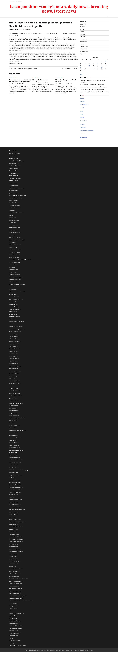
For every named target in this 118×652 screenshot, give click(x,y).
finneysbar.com (13, 413)
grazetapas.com (13, 428)
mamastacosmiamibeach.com (17, 418)
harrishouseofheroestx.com (16, 299)
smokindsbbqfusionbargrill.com (17, 509)
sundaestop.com (13, 183)
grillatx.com (12, 378)
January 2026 (83, 41)
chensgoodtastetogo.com (15, 519)
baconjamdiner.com (14, 534)
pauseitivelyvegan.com (14, 640)
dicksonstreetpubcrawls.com (16, 326)
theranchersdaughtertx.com (16, 536)
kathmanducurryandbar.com (16, 460)
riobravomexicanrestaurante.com (17, 195)
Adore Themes (88, 650)
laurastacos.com (13, 455)
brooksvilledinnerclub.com (15, 297)
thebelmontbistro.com (14, 339)
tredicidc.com (12, 242)
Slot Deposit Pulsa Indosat (87, 130)
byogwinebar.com (13, 353)
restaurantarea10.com (14, 227)
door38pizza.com (13, 618)
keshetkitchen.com (13, 630)
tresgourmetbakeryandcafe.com (17, 437)
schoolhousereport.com (15, 282)
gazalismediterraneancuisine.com (17, 645)
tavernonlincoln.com (14, 564)
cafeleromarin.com (13, 405)
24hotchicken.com (13, 158)
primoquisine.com (13, 269)
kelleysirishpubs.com (14, 554)
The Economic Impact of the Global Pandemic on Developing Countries (20, 80)
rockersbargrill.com (13, 408)
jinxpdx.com (12, 210)
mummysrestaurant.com (15, 492)
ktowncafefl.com (13, 398)
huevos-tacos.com (13, 368)
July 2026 (82, 26)
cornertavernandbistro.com (16, 541)
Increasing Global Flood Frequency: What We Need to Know (94, 91)
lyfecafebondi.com (13, 301)
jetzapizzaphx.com (13, 616)
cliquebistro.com (13, 294)
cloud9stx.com (12, 423)
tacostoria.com (13, 314)
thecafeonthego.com (14, 348)
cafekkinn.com (12, 611)
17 (80, 67)
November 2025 (84, 46)
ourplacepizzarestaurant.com (16, 613)
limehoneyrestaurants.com (15, 588)
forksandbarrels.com (14, 336)
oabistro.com (12, 386)
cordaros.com (12, 222)
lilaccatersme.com (13, 190)
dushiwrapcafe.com (14, 346)
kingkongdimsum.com (14, 467)
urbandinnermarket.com (15, 371)
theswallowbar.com (14, 442)
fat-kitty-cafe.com (13, 606)
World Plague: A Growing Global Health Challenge (92, 84)
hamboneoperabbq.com (15, 633)
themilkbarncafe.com (14, 410)
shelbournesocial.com (14, 200)
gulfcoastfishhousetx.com (15, 499)
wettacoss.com (13, 311)
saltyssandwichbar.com (15, 383)
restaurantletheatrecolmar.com (17, 240)
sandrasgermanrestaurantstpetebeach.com (20, 259)
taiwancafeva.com (13, 180)
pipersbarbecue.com (14, 351)
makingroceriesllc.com (14, 262)
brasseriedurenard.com (14, 232)
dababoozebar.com (14, 559)
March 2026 (83, 36)
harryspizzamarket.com (14, 620)
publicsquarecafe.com (14, 457)
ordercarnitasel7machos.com (16, 213)
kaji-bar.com (12, 477)
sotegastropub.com (14, 435)
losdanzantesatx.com (14, 316)
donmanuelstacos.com (15, 462)
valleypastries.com (13, 230)
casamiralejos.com (13, 264)
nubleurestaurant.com (14, 571)
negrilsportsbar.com (14, 344)
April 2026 (82, 34)
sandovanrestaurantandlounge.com (18, 596)
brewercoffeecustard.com (15, 198)
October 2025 (83, 49)
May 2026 (82, 31)
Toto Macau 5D (84, 104)
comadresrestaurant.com (15, 583)
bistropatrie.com (13, 289)
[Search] (107, 16)
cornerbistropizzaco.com (15, 341)
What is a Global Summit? (40, 80)
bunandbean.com (13, 225)
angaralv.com (12, 217)
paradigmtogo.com (14, 373)
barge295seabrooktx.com (15, 507)
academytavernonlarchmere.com (17, 522)
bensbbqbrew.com (13, 635)
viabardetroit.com (13, 304)
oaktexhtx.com (12, 497)
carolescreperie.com (14, 257)
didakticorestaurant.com (15, 593)
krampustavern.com (14, 556)
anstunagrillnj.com (13, 623)
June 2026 (82, 29)
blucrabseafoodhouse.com (16, 403)
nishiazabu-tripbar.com (15, 331)
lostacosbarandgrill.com (15, 366)
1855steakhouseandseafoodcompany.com (19, 470)
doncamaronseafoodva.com (16, 539)
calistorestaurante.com (15, 245)
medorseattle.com (13, 363)
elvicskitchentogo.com (14, 376)
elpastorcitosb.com (14, 170)
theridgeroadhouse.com (15, 165)
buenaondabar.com (14, 334)
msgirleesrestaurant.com (15, 400)
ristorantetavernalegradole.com (17, 329)
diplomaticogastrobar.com (15, 628)
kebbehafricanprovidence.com (16, 188)
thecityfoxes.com (13, 272)
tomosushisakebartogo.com (16, 625)
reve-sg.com (12, 215)
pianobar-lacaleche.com (15, 279)
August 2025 (83, 54)
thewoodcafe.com (13, 173)
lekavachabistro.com (14, 358)
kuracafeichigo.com (14, 603)
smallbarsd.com (13, 156)
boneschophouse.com (14, 274)
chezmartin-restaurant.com (16, 277)
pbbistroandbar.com (14, 381)
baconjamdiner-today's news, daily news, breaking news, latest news (59, 9)
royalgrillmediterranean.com (16, 526)
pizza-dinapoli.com (13, 203)
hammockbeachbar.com (15, 390)
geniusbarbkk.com (13, 502)
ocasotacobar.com (14, 306)
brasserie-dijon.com (14, 514)
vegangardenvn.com (14, 638)
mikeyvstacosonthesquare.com (17, 284)
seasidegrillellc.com (14, 524)
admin (28, 29)
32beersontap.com (13, 185)
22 (101, 67)
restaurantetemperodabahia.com (17, 430)
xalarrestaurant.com (14, 576)
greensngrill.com (13, 247)
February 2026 (83, 39)
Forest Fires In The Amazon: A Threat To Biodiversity (92, 89)
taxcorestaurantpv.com (15, 549)
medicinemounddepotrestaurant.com (18, 578)
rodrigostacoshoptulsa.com (16, 475)
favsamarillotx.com (13, 546)
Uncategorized (18, 63)
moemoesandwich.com (15, 561)
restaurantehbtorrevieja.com (16, 598)
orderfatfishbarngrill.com (15, 504)
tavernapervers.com (14, 433)
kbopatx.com (12, 267)
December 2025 (84, 44)
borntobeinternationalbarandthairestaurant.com (21, 601)
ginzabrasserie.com (14, 415)
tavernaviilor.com (13, 452)
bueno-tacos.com (13, 517)
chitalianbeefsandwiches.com (16, 450)
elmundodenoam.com (14, 153)
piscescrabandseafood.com (16, 551)
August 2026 (83, 24)
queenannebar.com (14, 512)
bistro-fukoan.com (13, 361)
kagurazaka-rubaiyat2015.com (16, 161)
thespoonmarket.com (14, 254)
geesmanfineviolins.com (15, 178)
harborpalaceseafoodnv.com (16, 321)
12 (89, 65)
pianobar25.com (13, 319)
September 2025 (84, 51)
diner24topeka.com (14, 445)
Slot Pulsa (82, 101)
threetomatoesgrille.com (15, 465)
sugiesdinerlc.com (13, 420)
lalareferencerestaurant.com (16, 581)
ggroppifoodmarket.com (15, 252)
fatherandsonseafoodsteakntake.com (18, 292)
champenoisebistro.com (15, 482)
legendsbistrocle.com (14, 393)
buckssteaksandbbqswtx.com (16, 487)
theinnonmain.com (13, 175)
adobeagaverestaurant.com (16, 569)
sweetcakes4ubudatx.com (15, 395)
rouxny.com (12, 235)
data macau (83, 137)
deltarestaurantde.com (14, 586)
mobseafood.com (13, 324)
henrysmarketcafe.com (14, 237)
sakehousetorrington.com (15, 250)
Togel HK (82, 124)
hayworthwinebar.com (14, 531)
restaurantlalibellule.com (15, 574)
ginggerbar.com (13, 440)
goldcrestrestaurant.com (15, 591)
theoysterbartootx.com (14, 480)
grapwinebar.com (13, 356)
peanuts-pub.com (13, 388)
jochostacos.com (13, 544)
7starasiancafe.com (14, 220)
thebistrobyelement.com (15, 309)
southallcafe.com (13, 472)
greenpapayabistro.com (15, 447)
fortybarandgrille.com (14, 205)
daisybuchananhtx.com (15, 287)
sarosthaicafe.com (13, 529)
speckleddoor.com (13, 193)
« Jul (81, 74)
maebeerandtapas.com (15, 484)
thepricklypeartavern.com (15, 489)
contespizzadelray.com (14, 208)
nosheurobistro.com (14, 168)
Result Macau (83, 121)
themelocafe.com (13, 608)
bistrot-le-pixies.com (14, 425)
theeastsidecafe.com (14, 494)
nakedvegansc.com (14, 643)
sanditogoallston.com (14, 163)
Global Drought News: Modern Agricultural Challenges (93, 87)
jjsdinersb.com (12, 566)
